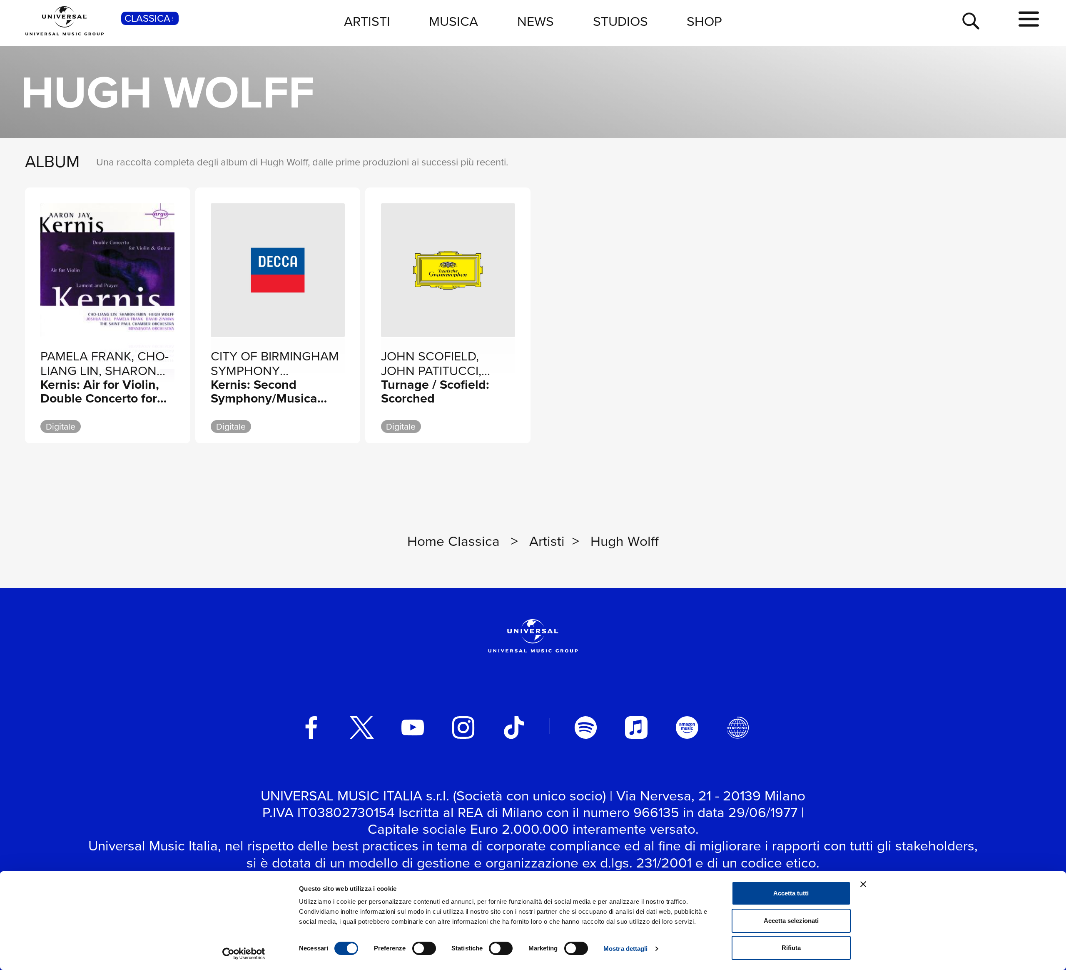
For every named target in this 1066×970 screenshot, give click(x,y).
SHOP (704, 20)
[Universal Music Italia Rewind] (738, 727)
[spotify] (586, 727)
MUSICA (453, 20)
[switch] (424, 948)
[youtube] (413, 727)
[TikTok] (514, 727)
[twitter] (362, 727)
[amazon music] (687, 727)
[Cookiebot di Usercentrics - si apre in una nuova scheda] (243, 954)
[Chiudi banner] (863, 884)
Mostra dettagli (625, 948)
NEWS (535, 20)
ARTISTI (367, 20)
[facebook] (311, 727)
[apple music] (636, 727)
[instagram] (463, 727)
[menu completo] (1029, 19)
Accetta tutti (791, 893)
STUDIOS (620, 20)
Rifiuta (791, 947)
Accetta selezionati (791, 920)
